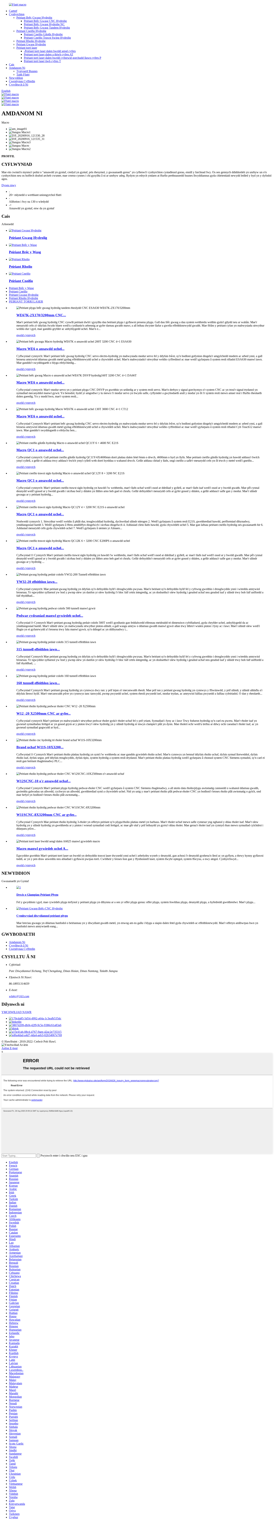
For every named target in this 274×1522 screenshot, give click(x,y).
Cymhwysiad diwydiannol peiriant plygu (42, 915)
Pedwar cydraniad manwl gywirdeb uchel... (49, 616)
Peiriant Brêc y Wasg (25, 252)
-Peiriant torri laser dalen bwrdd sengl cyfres (50, 51)
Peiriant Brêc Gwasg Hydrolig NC (44, 24)
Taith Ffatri (22, 74)
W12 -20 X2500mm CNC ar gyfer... (43, 713)
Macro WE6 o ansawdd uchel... (40, 349)
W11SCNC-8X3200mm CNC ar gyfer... (46, 815)
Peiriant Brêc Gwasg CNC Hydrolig (45, 21)
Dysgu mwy (8, 185)
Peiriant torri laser (26, 47)
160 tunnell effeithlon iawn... (38, 683)
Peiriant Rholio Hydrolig (30, 41)
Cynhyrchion (16, 14)
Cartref (13, 10)
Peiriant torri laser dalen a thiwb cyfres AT (48, 54)
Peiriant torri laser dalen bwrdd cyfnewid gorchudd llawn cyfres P (62, 57)
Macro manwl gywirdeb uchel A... (42, 848)
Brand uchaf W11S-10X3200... (40, 747)
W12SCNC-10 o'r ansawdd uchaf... (43, 781)
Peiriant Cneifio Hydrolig (31, 31)
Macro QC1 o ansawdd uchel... (40, 450)
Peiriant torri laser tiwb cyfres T (42, 61)
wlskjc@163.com (19, 996)
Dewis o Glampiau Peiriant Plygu (37, 894)
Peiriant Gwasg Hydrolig (31, 44)
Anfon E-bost (9, 1048)
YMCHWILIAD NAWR (16, 1012)
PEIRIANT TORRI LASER (26, 301)
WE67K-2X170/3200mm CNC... (41, 315)
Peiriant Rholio (20, 266)
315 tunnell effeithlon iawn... (38, 649)
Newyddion (16, 77)
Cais (11, 64)
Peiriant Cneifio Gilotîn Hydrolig (43, 34)
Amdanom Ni (17, 67)
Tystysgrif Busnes (26, 71)
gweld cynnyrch (25, 335)
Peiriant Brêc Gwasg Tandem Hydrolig (47, 27)
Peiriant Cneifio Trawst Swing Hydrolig (47, 37)
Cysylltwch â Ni (18, 84)
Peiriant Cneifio (21, 281)
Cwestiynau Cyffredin (22, 81)
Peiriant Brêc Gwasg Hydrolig (34, 17)
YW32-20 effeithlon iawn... (36, 582)
